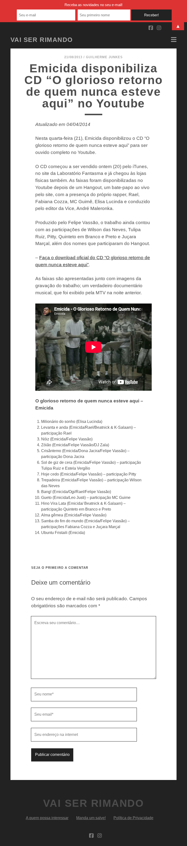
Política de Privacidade (133, 818)
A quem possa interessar (47, 818)
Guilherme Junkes (104, 57)
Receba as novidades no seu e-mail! (93, 5)
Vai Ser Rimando (41, 39)
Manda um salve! (91, 818)
